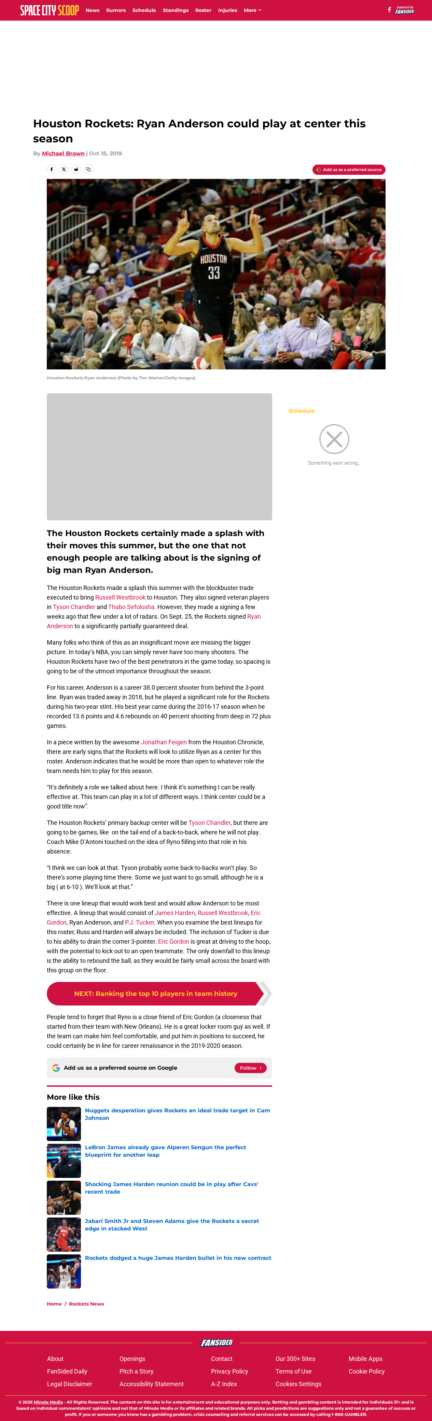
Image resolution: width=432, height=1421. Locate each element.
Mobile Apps (365, 1358)
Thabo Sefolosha (131, 606)
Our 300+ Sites (295, 1358)
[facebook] (389, 9)
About (55, 1358)
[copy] (88, 169)
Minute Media (48, 1402)
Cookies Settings (298, 1384)
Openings (132, 1358)
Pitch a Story (137, 1371)
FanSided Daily (67, 1371)
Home (54, 1304)
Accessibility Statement (152, 1384)
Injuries (227, 10)
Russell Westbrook (120, 597)
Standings (176, 10)
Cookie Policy (367, 1371)
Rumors (116, 10)
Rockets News (86, 1304)
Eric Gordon (173, 941)
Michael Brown (63, 153)
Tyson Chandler (74, 606)
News (92, 10)
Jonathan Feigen (164, 742)
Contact (222, 1358)
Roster (203, 10)
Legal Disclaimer (69, 1384)
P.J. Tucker (139, 922)
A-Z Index (224, 1384)
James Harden (175, 912)
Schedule (144, 10)
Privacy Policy (229, 1371)
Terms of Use (294, 1371)
